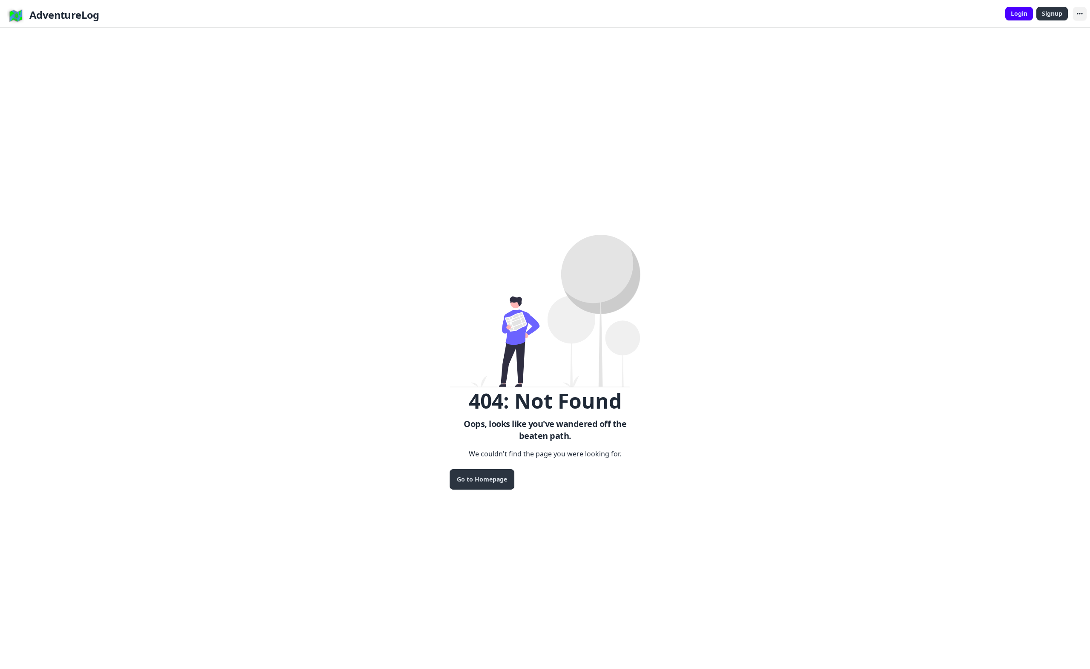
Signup (1052, 13)
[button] (1080, 13)
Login (1019, 13)
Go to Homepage (482, 479)
